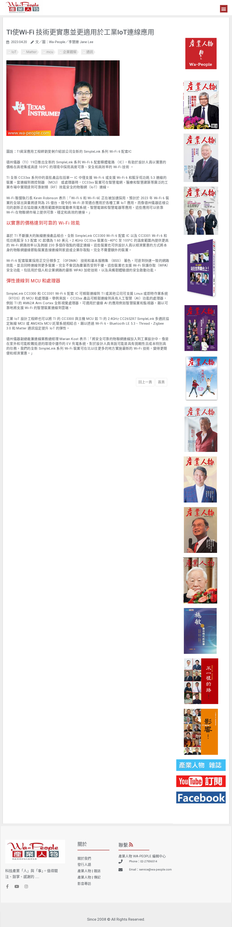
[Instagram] (26, 886)
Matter (31, 52)
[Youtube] (17, 886)
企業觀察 (70, 52)
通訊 (89, 52)
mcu (49, 52)
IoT (14, 52)
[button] (223, 8)
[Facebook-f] (7, 886)
